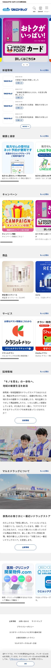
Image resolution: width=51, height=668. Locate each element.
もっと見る (44, 70)
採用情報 (25, 420)
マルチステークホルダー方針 (26, 643)
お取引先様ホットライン (25, 637)
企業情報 (25, 547)
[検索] (34, 8)
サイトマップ (37, 621)
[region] (25, 162)
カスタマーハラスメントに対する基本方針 (25, 632)
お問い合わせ (24, 621)
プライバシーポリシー (18, 659)
